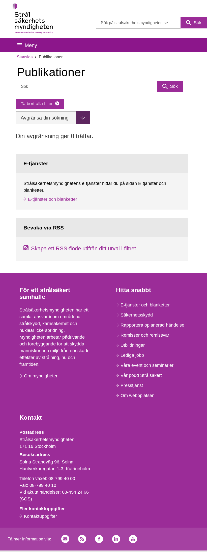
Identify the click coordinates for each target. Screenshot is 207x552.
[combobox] (151, 22)
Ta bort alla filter (37, 103)
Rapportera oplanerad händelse (152, 325)
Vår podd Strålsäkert (141, 375)
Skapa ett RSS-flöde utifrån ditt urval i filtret (83, 248)
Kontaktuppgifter (40, 516)
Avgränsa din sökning (45, 118)
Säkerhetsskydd (137, 315)
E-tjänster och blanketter (52, 199)
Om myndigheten (41, 375)
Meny (31, 45)
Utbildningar (133, 345)
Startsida (25, 57)
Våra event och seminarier (147, 365)
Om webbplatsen (138, 395)
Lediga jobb (132, 355)
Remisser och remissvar (145, 335)
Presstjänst (132, 385)
